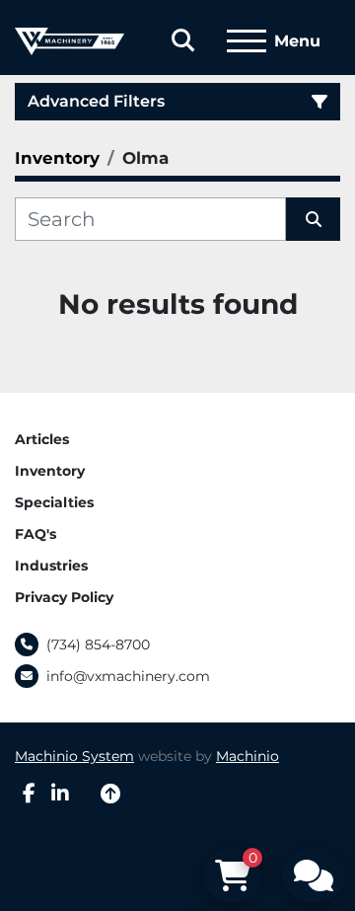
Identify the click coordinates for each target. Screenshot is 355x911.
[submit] (313, 219)
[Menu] (246, 41)
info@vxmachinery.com (128, 676)
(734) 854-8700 (98, 644)
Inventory (50, 471)
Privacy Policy (64, 597)
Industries (51, 565)
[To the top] (110, 793)
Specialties (54, 502)
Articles (42, 439)
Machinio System (74, 756)
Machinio (247, 756)
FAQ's (35, 534)
